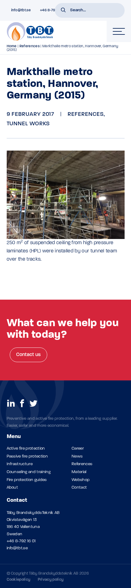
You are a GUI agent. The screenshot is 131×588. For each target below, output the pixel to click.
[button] (63, 10)
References (29, 46)
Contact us (28, 354)
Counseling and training (29, 472)
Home (12, 46)
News (77, 456)
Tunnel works (28, 124)
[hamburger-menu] (119, 31)
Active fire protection (26, 449)
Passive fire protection (27, 456)
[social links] (11, 403)
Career (78, 449)
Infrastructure (20, 464)
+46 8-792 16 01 (21, 541)
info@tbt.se (17, 548)
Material (79, 472)
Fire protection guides (27, 480)
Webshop (81, 480)
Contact (79, 488)
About (12, 488)
